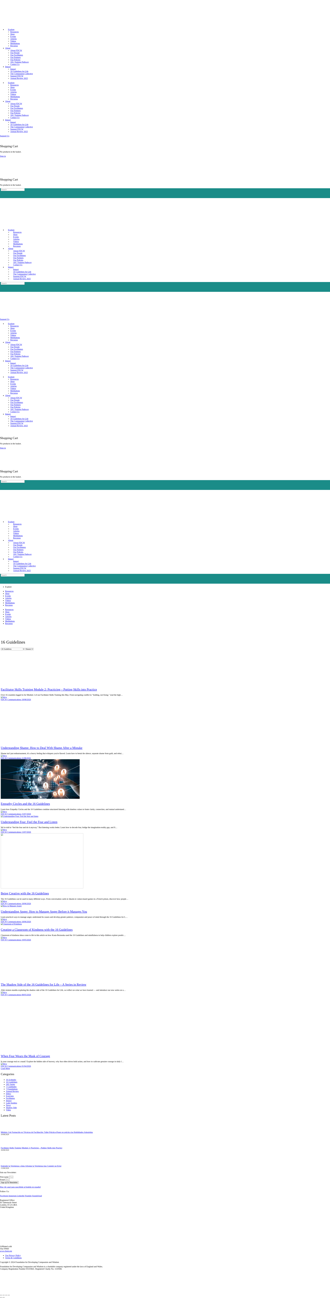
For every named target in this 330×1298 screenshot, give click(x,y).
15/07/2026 (26, 814)
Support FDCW (16, 76)
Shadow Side (11, 1108)
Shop (12, 34)
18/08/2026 (26, 699)
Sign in (3, 156)
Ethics (8, 1094)
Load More (5, 1068)
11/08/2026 (26, 758)
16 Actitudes (11, 1080)
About (7, 48)
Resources (14, 32)
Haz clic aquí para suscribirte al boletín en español (20, 1187)
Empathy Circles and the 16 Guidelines (25, 803)
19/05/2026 (26, 940)
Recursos (14, 46)
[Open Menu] (1, 158)
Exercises (10, 1096)
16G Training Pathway (19, 62)
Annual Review (12, 1091)
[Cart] (1, 140)
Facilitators (10, 1098)
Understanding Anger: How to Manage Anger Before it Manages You (44, 911)
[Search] (1, 138)
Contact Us (14, 64)
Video (8, 1110)
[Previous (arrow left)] (1, 1297)
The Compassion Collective (21, 74)
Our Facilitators (16, 55)
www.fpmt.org (6, 1251)
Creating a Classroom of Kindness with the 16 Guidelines (37, 929)
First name (4, 1177)
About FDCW (16, 50)
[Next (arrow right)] (4, 1297)
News (8, 1105)
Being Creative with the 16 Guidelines (25, 893)
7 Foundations (12, 1089)
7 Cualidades (11, 1087)
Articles (13, 39)
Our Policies (15, 60)
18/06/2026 (26, 903)
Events (13, 36)
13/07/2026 (26, 832)
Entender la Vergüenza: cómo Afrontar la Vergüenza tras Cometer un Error (31, 1166)
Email (2, 1180)
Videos (13, 41)
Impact (8, 67)
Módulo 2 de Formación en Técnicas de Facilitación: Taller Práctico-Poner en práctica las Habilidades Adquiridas (47, 1132)
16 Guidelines (11, 1082)
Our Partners (15, 57)
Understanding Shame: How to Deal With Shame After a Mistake (41, 747)
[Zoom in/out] (1, 1295)
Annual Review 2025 (19, 78)
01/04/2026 (26, 1066)
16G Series (10, 1084)
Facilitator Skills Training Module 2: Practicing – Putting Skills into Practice (49, 689)
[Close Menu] (1, 225)
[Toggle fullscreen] (4, 1295)
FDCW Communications (11, 699)
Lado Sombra (11, 1103)
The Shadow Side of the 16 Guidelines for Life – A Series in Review (43, 984)
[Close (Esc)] (9, 1295)
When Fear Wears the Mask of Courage (25, 1056)
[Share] (6, 1295)
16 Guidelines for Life (19, 71)
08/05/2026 (26, 995)
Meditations (15, 43)
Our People (15, 53)
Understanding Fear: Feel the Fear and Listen (29, 822)
